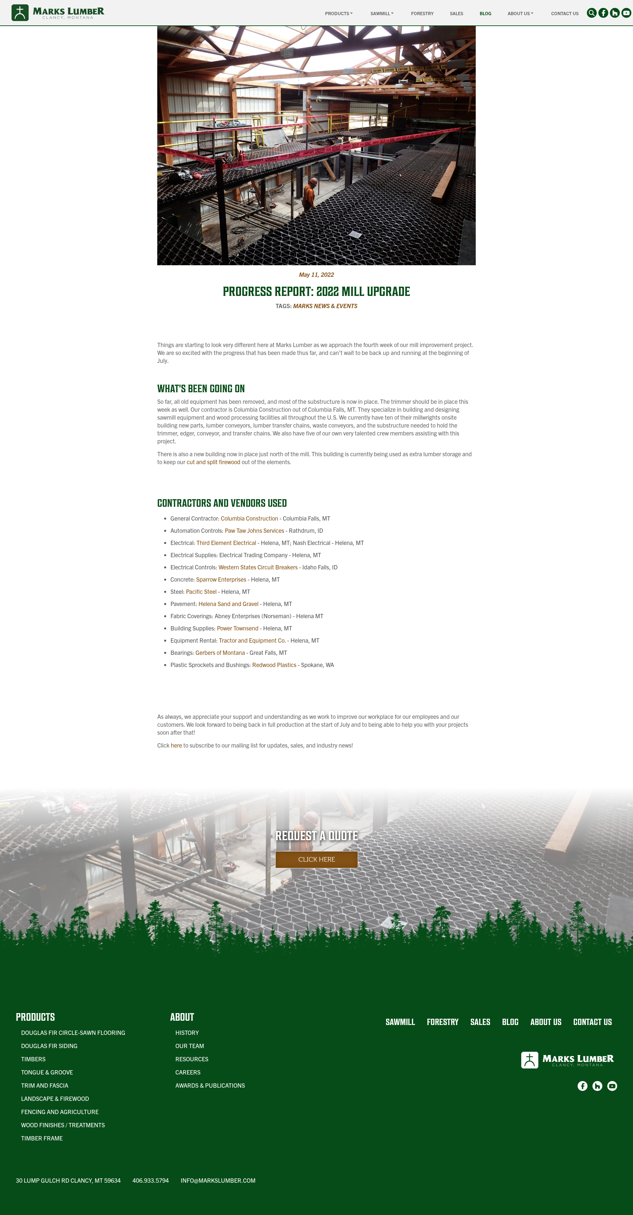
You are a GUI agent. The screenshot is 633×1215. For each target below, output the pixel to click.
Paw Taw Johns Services (254, 530)
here (176, 745)
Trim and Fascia (44, 1085)
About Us (545, 1021)
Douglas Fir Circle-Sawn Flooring (73, 1032)
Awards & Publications (210, 1085)
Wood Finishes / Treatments (63, 1125)
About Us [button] (519, 13)
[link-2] (615, 13)
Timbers (33, 1059)
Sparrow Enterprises (220, 579)
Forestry (422, 13)
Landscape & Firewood (55, 1098)
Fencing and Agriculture (60, 1111)
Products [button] (337, 13)
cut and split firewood (212, 461)
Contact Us (565, 13)
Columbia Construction (249, 518)
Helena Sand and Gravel (227, 603)
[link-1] (603, 13)
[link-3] (626, 13)
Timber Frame (42, 1138)
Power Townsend (237, 628)
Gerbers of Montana (219, 652)
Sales (456, 13)
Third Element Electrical (225, 542)
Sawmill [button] (381, 13)
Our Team (189, 1045)
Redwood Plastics (273, 664)
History (187, 1032)
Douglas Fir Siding (49, 1045)
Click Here (316, 859)
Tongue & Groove (47, 1072)
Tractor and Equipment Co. (252, 640)
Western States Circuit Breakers (257, 567)
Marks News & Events (325, 305)
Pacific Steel (201, 591)
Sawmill (400, 1021)
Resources (191, 1059)
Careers (187, 1072)
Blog (485, 13)
